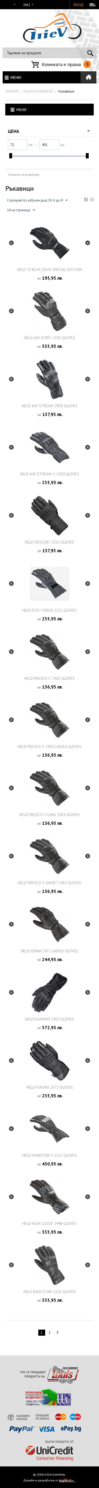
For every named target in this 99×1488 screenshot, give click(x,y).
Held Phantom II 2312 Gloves (49, 1155)
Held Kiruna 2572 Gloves (49, 1087)
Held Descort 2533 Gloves (49, 542)
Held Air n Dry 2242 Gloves (49, 337)
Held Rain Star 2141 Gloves (49, 1291)
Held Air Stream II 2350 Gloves (49, 473)
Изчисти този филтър (23, 175)
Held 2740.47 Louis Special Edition (49, 269)
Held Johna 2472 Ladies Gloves (49, 950)
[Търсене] (90, 53)
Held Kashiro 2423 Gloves (49, 1019)
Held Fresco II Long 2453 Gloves (49, 814)
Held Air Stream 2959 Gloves (49, 405)
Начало (12, 91)
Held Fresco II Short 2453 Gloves (49, 882)
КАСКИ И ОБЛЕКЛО (38, 91)
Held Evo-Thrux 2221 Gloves (49, 610)
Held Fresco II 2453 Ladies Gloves (49, 746)
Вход (78, 4)
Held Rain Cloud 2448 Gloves (49, 1223)
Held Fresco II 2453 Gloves (49, 678)
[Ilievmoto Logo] (52, 27)
